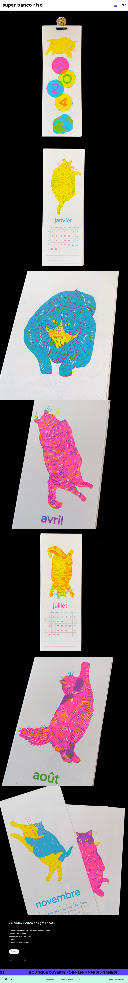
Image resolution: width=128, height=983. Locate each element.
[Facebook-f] (16, 979)
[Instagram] (11, 979)
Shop (12, 13)
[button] (11, 960)
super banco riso (22, 5)
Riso (17, 13)
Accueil (5, 13)
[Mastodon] (5, 979)
